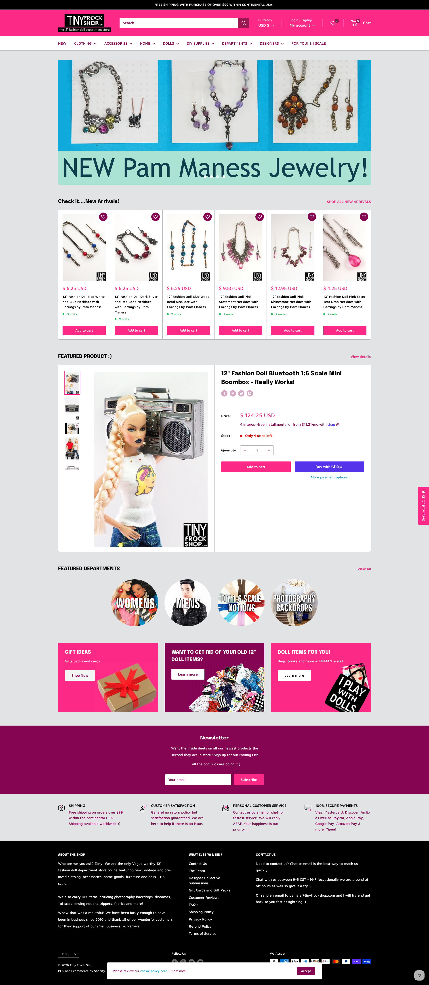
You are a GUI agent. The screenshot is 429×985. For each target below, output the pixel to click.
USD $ (65, 954)
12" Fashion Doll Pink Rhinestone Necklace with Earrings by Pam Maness (291, 302)
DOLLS (168, 43)
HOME (145, 43)
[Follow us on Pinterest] (192, 962)
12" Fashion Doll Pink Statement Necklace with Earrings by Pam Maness (238, 302)
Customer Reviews (204, 897)
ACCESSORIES (115, 43)
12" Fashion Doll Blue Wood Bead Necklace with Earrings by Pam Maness (188, 302)
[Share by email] (250, 393)
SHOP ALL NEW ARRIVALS (349, 202)
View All (365, 569)
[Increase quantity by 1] (268, 450)
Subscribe (249, 780)
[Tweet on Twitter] (241, 393)
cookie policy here (153, 971)
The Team (197, 871)
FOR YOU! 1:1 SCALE (309, 43)
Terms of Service (202, 933)
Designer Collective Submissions (204, 880)
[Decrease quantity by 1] (245, 450)
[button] (103, 217)
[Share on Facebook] (224, 393)
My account (300, 25)
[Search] (243, 23)
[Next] (371, 275)
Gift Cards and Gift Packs (209, 890)
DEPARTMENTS (234, 43)
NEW (62, 43)
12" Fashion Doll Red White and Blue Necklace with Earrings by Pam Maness (84, 302)
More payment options (329, 477)
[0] (333, 23)
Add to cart (84, 330)
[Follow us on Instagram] (183, 962)
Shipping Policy (201, 912)
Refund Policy (200, 926)
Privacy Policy (200, 919)
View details (361, 357)
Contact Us (198, 864)
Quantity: (229, 450)
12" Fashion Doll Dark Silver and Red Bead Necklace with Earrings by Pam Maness (136, 304)
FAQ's (193, 905)
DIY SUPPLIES (198, 43)
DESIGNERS (269, 43)
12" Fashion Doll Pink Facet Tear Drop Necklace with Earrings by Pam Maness (344, 302)
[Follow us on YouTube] (200, 962)
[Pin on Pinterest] (233, 393)
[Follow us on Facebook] (175, 962)
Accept (306, 971)
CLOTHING (83, 43)
